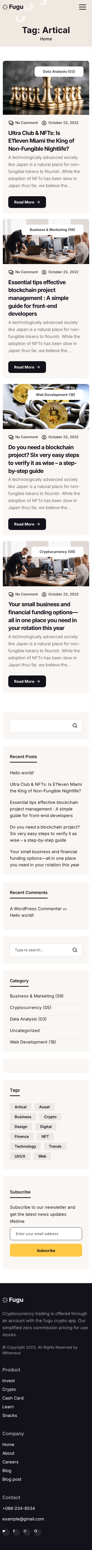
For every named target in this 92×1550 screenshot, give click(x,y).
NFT (45, 1136)
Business (23, 1116)
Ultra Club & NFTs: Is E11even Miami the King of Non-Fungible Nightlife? (41, 141)
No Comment (26, 122)
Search (74, 725)
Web (42, 1156)
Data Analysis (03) (28, 1019)
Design (21, 1126)
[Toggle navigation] (81, 7)
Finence (22, 1136)
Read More (24, 202)
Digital (46, 1126)
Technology (25, 1146)
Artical (20, 1107)
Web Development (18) (33, 1042)
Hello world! (22, 772)
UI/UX (20, 1156)
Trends (55, 1146)
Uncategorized (25, 1030)
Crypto (50, 1116)
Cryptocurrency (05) (30, 1007)
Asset (44, 1107)
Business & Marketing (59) (37, 996)
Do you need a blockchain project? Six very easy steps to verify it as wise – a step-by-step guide (43, 459)
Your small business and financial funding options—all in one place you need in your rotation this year (43, 616)
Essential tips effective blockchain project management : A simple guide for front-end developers (38, 298)
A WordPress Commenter (36, 908)
